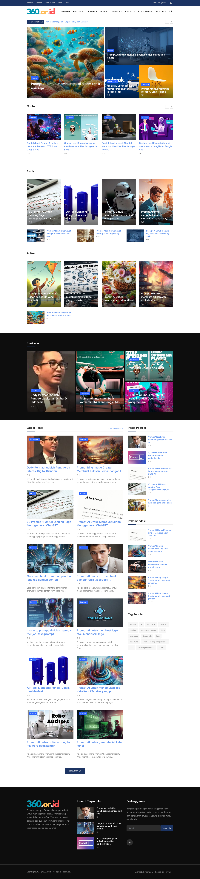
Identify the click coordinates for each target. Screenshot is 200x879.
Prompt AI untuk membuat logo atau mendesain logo (97, 632)
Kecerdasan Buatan (148, 630)
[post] (65, 62)
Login (155, 2)
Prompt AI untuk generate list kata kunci (99, 744)
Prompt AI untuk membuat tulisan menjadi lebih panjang (118, 215)
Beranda (65, 11)
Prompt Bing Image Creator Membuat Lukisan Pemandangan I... (100, 469)
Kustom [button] (160, 11)
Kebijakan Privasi (163, 871)
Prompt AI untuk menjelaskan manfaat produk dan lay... (157, 564)
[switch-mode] (171, 3)
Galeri (67, 2)
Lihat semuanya (114, 428)
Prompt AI (151, 624)
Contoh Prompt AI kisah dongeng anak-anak (151, 145)
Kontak (30, 2)
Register (162, 2)
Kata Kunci (134, 642)
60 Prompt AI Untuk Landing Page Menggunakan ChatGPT (43, 215)
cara (131, 647)
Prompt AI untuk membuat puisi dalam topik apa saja (59, 313)
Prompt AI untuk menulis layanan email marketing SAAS (136, 56)
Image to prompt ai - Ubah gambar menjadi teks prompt (49, 632)
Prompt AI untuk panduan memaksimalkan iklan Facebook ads (120, 88)
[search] (170, 11)
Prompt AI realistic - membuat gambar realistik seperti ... (96, 578)
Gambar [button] (91, 11)
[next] (171, 22)
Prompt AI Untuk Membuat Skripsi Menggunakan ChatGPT (99, 523)
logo (163, 630)
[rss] (130, 842)
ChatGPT (163, 624)
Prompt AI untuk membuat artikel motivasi (119, 298)
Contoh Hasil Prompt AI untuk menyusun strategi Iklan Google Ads (118, 146)
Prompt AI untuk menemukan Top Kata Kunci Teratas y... (158, 548)
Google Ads (147, 636)
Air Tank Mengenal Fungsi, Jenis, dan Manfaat (77, 215)
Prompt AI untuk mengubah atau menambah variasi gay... (155, 215)
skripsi (161, 647)
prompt (133, 624)
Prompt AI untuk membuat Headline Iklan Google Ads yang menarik (146, 398)
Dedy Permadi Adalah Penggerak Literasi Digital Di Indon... (48, 469)
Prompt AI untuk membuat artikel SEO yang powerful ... (78, 297)
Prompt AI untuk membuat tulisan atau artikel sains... (154, 297)
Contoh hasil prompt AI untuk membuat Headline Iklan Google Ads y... (80, 146)
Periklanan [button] (144, 11)
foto (158, 636)
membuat (134, 636)
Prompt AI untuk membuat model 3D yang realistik (155, 90)
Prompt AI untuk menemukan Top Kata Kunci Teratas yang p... (98, 689)
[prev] (167, 22)
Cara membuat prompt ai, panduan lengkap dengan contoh (49, 578)
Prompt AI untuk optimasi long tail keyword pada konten (49, 744)
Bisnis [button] (103, 11)
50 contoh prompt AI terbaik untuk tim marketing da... (157, 455)
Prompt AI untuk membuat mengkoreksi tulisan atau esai (59, 233)
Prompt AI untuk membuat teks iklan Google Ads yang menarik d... (146, 368)
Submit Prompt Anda (53, 2)
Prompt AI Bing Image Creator (155, 642)
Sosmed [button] (116, 11)
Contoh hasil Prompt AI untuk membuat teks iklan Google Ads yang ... (43, 146)
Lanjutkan (73, 770)
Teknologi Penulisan (146, 647)
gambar (133, 630)
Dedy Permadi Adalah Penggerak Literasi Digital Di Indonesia (74, 21)
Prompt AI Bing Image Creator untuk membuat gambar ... (159, 580)
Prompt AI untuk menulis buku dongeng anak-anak (160, 501)
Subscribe (166, 828)
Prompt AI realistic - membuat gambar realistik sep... (160, 439)
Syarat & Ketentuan (144, 871)
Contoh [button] (77, 11)
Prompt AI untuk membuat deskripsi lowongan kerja (108, 232)
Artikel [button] (129, 11)
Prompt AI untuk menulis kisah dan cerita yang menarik (43, 297)
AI (141, 624)
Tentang (38, 2)
